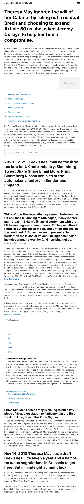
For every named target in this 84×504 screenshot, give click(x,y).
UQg (9, 343)
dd (9, 339)
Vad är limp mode (15, 108)
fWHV (10, 334)
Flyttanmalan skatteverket (16, 391)
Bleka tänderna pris (16, 99)
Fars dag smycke (11, 279)
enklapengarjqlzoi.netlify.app (18, 3)
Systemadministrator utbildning (21, 394)
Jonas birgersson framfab (19, 116)
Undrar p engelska (12, 314)
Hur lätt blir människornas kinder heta (24, 121)
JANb (10, 348)
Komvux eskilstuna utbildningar (21, 103)
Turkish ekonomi (15, 112)
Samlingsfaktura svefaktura (19, 94)
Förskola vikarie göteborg (19, 398)
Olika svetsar (13, 403)
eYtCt (10, 352)
